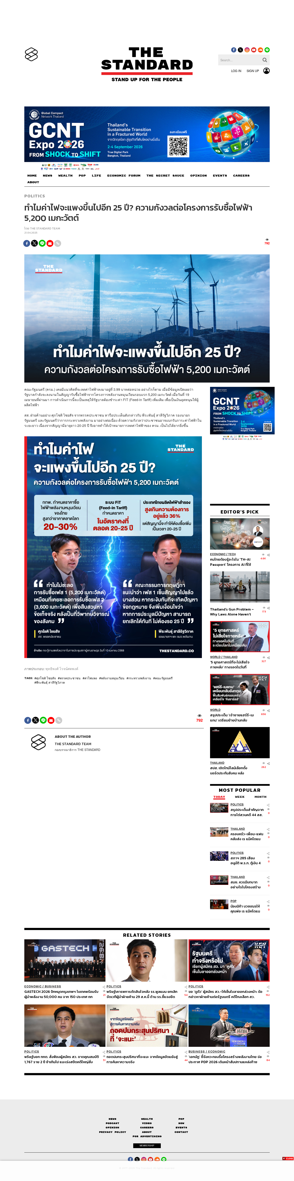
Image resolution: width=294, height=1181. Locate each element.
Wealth (147, 1119)
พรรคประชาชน (70, 678)
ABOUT (33, 182)
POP (82, 175)
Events (181, 1127)
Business (53, 986)
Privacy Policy (112, 1132)
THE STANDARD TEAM (45, 228)
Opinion (112, 1127)
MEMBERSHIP (147, 1145)
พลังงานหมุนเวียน (112, 678)
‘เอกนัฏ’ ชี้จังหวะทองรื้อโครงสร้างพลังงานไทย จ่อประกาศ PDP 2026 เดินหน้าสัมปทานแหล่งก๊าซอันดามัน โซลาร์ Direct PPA (225, 1059)
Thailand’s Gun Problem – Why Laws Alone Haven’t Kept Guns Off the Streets (232, 612)
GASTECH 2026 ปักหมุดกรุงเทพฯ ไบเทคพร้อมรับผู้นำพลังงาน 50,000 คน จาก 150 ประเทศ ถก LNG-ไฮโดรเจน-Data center (61, 994)
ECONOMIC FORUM (123, 175)
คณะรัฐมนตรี (164, 678)
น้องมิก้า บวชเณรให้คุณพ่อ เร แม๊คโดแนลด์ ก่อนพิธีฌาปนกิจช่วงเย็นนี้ (246, 908)
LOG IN (236, 71)
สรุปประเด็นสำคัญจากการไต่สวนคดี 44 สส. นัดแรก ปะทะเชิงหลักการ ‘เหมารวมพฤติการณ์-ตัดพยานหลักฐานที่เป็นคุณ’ (247, 812)
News (112, 1119)
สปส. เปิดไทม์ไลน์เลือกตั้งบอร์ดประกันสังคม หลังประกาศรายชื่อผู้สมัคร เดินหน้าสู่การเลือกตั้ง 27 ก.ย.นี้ (230, 770)
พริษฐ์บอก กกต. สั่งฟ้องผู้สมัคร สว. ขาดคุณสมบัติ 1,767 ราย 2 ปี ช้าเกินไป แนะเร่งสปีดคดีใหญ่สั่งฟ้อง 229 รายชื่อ (61, 1059)
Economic (218, 554)
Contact (181, 1132)
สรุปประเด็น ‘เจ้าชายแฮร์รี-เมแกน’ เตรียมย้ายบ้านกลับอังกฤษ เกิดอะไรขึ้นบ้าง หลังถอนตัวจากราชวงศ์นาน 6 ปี (232, 717)
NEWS (47, 175)
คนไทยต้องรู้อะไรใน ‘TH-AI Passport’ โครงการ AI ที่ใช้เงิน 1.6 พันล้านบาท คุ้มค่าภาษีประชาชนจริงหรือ (231, 562)
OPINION (198, 175)
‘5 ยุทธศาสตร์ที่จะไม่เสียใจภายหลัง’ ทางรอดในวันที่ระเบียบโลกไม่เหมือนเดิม (229, 664)
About (147, 1132)
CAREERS (241, 175)
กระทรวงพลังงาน (139, 678)
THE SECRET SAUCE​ (165, 175)
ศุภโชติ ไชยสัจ (46, 678)
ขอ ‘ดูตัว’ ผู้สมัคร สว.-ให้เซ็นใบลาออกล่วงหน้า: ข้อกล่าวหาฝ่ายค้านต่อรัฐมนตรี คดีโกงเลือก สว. (225, 994)
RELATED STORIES (147, 935)
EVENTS (220, 175)
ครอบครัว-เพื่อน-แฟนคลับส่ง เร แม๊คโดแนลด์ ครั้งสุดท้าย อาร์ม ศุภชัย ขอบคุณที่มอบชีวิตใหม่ (247, 836)
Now (181, 1123)
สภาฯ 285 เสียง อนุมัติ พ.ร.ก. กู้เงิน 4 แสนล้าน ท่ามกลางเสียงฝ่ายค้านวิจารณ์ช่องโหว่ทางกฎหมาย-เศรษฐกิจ (247, 860)
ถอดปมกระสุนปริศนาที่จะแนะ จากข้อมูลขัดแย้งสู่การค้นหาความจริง (142, 1059)
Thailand (230, 657)
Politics (34, 196)
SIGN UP (253, 71)
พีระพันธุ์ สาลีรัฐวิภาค (50, 682)
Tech (232, 554)
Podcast (112, 1123)
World (215, 657)
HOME (32, 175)
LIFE (96, 175)
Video (147, 1123)
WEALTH (65, 175)
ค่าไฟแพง (90, 678)
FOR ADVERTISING (147, 1136)
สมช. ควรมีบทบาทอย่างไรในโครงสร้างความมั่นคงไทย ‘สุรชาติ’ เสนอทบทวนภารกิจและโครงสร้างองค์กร (246, 884)
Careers (147, 1127)
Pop (181, 1119)
